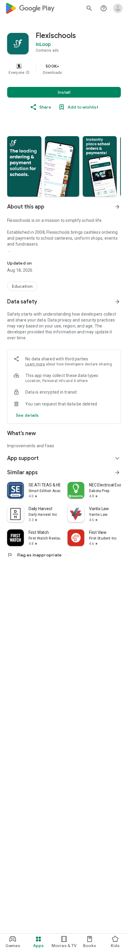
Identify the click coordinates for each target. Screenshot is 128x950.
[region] (64, 69)
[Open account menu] (118, 8)
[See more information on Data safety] (117, 302)
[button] (27, 73)
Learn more (35, 364)
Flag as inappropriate (34, 555)
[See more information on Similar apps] (117, 472)
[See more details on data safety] (27, 415)
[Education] (22, 286)
